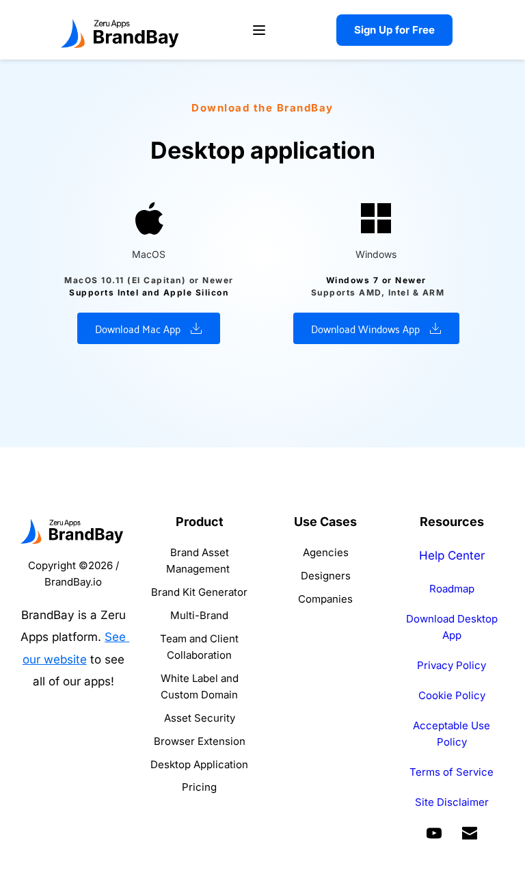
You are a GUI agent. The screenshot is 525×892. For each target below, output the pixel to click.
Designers (326, 575)
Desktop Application (199, 764)
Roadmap (451, 588)
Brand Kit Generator (199, 592)
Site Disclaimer (452, 802)
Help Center (452, 555)
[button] (259, 30)
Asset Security (199, 717)
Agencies (326, 552)
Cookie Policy (451, 695)
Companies (325, 598)
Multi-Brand (199, 615)
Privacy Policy (451, 665)
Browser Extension (199, 741)
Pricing (199, 786)
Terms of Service (451, 771)
